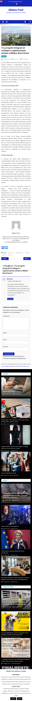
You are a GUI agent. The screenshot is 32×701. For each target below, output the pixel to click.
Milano (3, 56)
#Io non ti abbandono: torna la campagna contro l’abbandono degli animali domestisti (14, 633)
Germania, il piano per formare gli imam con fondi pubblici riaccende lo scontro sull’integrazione (15, 578)
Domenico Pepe (16, 637)
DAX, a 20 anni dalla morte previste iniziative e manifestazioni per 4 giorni (6, 258)
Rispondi (10, 299)
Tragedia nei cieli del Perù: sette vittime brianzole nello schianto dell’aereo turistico (15, 495)
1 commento (25, 59)
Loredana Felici (15, 475)
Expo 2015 (10, 252)
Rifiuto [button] (19, 698)
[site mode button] (26, 22)
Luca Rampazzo (18, 394)
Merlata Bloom (19, 252)
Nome (5, 333)
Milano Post (16, 9)
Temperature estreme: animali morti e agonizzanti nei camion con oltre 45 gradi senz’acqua (15, 602)
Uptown (10, 255)
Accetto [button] (13, 698)
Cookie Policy (16, 686)
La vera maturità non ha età (8, 473)
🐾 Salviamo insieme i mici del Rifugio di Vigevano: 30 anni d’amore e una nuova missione (15, 660)
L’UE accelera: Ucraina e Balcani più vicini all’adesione (12, 552)
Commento (6, 316)
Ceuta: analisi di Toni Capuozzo (10, 526)
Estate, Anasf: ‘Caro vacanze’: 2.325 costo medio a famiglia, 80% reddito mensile (15, 420)
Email (5, 339)
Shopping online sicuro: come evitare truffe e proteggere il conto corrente (14, 389)
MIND (4, 255)
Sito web (5, 346)
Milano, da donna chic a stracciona (28, 258)
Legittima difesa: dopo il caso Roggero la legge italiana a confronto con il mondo (14, 447)
